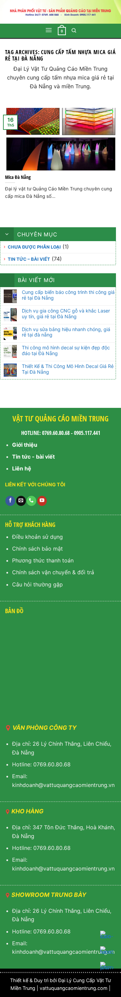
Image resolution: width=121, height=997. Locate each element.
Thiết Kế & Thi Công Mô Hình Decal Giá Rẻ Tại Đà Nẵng (68, 369)
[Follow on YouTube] (42, 501)
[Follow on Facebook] (10, 501)
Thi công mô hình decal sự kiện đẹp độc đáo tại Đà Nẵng (66, 350)
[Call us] (31, 501)
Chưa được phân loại (34, 247)
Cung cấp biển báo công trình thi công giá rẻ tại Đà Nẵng (68, 295)
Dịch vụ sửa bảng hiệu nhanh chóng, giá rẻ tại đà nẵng (66, 332)
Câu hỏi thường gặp (37, 584)
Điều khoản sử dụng (37, 536)
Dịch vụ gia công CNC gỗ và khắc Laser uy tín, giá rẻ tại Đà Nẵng (66, 313)
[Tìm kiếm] (74, 30)
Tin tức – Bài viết (29, 259)
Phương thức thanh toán (43, 560)
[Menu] (48, 30)
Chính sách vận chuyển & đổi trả (53, 572)
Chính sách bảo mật (37, 548)
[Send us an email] (21, 501)
